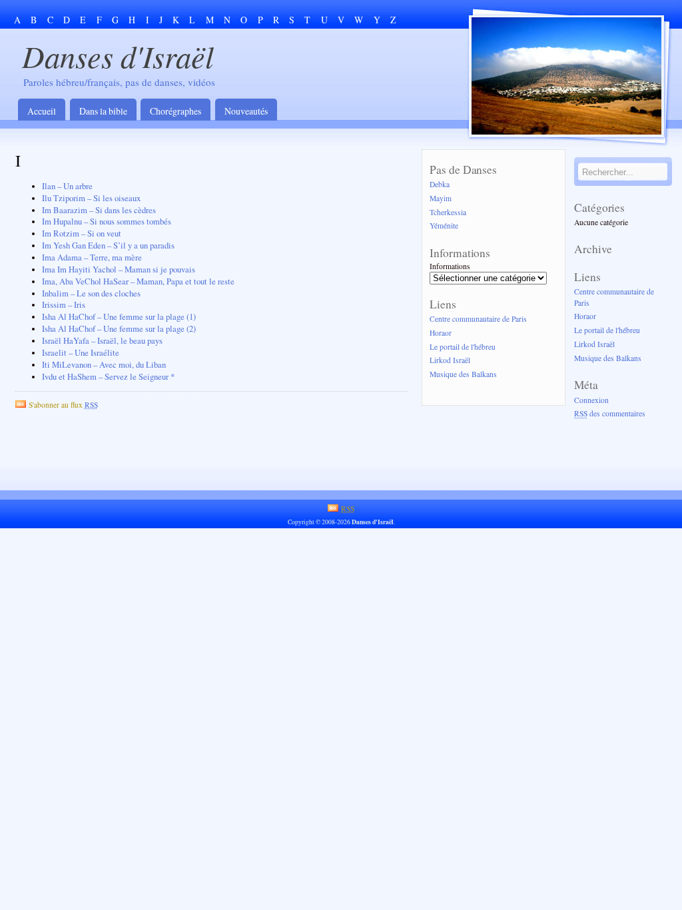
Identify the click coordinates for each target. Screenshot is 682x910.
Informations (450, 266)
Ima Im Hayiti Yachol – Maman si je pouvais (118, 269)
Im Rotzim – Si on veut (81, 233)
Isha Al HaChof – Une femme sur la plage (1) (119, 316)
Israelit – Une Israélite (80, 352)
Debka (440, 184)
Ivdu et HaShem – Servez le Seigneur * (108, 376)
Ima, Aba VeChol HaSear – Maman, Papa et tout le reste (138, 281)
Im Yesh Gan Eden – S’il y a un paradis (108, 245)
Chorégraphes (175, 111)
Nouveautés (246, 111)
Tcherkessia (448, 212)
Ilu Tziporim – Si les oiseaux (91, 198)
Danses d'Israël (118, 56)
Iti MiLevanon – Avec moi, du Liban (104, 364)
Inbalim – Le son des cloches (91, 293)
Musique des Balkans (463, 375)
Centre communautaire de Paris (478, 319)
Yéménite (444, 226)
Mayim (441, 198)
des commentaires (609, 414)
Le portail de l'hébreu (463, 347)
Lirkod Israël (450, 361)
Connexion (591, 400)
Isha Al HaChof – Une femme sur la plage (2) (119, 328)
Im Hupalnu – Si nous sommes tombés (106, 221)
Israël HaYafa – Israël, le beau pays (102, 340)
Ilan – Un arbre (67, 186)
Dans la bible (103, 111)
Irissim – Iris (63, 304)
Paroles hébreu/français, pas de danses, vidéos (119, 82)
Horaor (441, 333)
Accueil (41, 111)
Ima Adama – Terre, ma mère (92, 257)
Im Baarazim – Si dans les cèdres (99, 210)
